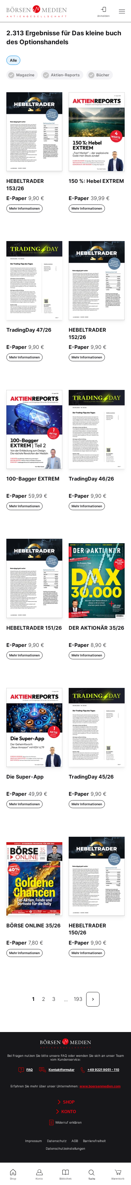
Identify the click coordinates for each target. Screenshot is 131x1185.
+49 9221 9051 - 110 (103, 1069)
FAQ (29, 1069)
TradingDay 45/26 (91, 776)
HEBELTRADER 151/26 (34, 628)
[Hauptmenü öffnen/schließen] (122, 11)
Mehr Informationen (24, 208)
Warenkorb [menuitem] (117, 1178)
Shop (68, 1101)
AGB (75, 1141)
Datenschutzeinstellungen (65, 1148)
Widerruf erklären (68, 1122)
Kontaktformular (61, 1069)
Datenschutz (56, 1141)
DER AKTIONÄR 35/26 (96, 628)
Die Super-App (25, 776)
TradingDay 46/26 (91, 478)
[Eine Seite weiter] (93, 999)
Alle (13, 60)
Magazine (25, 75)
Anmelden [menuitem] (103, 15)
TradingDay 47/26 (29, 330)
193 (78, 999)
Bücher (102, 75)
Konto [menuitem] (39, 1178)
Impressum (33, 1141)
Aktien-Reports (65, 75)
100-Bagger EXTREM (32, 478)
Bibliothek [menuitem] (65, 1178)
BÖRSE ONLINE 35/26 (33, 925)
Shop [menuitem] (13, 1178)
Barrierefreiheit (94, 1141)
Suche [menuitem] (91, 1178)
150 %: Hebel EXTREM (96, 181)
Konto (68, 1111)
